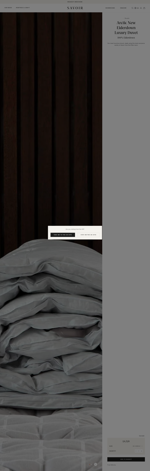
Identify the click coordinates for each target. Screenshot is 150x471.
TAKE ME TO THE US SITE (63, 235)
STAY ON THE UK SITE (88, 235)
